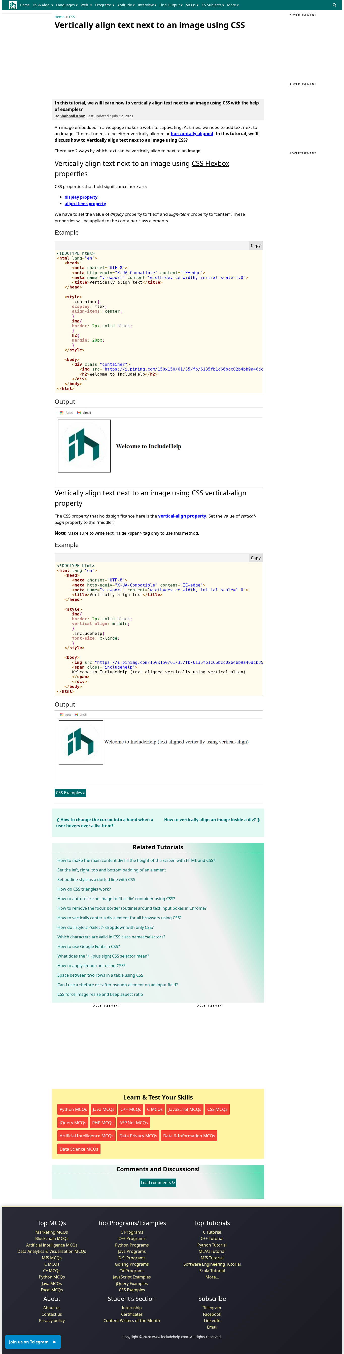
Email (212, 1327)
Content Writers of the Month (132, 1320)
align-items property (85, 203)
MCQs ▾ (192, 5)
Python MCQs (73, 1109)
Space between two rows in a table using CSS (100, 975)
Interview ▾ (147, 5)
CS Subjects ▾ (213, 5)
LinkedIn (212, 1320)
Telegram (212, 1307)
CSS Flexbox (210, 163)
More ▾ (233, 5)
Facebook (212, 1314)
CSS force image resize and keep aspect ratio (100, 994)
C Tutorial (212, 1232)
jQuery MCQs (73, 1122)
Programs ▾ (104, 5)
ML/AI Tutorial (212, 1251)
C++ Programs (132, 1238)
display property (81, 197)
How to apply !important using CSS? (91, 965)
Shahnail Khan (72, 116)
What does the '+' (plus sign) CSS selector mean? (103, 956)
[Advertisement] (92, 62)
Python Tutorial (212, 1245)
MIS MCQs (52, 1258)
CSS (72, 17)
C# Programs (132, 1270)
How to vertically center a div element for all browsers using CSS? (119, 918)
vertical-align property (182, 516)
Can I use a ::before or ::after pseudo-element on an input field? (117, 984)
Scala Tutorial (212, 1270)
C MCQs (155, 1109)
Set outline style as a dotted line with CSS (96, 879)
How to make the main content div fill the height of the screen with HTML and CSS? (136, 860)
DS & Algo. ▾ (43, 5)
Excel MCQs (52, 1290)
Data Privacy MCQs (138, 1136)
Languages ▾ (67, 5)
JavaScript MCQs (185, 1109)
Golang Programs (132, 1264)
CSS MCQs (217, 1109)
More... (212, 1277)
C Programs (132, 1232)
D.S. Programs (132, 1258)
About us (51, 1307)
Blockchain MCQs (51, 1238)
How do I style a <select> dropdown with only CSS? (105, 927)
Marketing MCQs (52, 1232)
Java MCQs (103, 1109)
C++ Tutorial (212, 1238)
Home (25, 5)
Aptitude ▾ (126, 5)
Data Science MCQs (79, 1149)
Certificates (132, 1314)
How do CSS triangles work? (84, 889)
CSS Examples (132, 1290)
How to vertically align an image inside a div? (210, 819)
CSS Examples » (70, 792)
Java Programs (132, 1251)
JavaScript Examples (132, 1277)
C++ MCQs (130, 1109)
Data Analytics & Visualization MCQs (51, 1251)
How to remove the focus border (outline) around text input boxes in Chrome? (132, 908)
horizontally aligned (192, 133)
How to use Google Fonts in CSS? (88, 946)
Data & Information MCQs (189, 1136)
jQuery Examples (132, 1283)
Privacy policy (52, 1320)
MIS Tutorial (212, 1258)
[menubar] (130, 5)
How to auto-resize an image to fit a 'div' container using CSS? (116, 898)
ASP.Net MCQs (133, 1122)
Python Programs (132, 1245)
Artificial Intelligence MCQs (86, 1136)
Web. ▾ (86, 5)
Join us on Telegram (29, 1342)
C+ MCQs (51, 1270)
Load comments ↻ (158, 1182)
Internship (132, 1307)
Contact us (52, 1314)
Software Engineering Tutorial (212, 1264)
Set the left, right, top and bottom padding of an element (111, 870)
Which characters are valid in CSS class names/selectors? (111, 937)
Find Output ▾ (171, 5)
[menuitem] (25, 5)
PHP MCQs (102, 1122)
